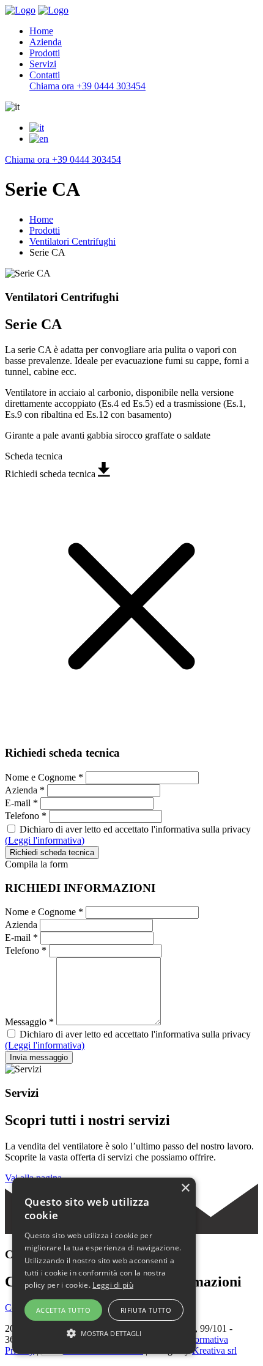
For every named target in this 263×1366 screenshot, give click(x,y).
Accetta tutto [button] (63, 1310)
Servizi (42, 64)
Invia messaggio (39, 1057)
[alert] (104, 1266)
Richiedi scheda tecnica (52, 852)
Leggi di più (112, 1285)
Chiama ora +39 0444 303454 (87, 86)
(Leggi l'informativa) (44, 840)
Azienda (45, 42)
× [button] (185, 1188)
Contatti (44, 75)
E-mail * (21, 803)
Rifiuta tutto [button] (145, 1310)
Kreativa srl (214, 1350)
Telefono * (25, 816)
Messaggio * (29, 1022)
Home (41, 31)
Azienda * (25, 790)
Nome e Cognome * (44, 777)
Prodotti (44, 53)
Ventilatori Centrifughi (72, 241)
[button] (103, 1332)
